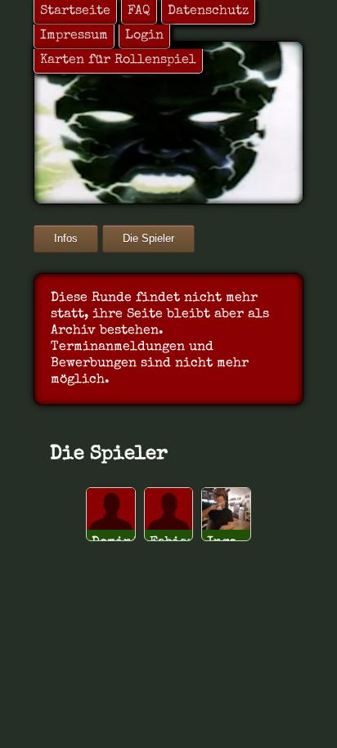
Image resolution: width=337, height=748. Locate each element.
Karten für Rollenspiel (118, 60)
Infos (66, 238)
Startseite (75, 11)
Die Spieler (148, 238)
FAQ (139, 11)
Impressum (74, 36)
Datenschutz (208, 11)
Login (144, 36)
